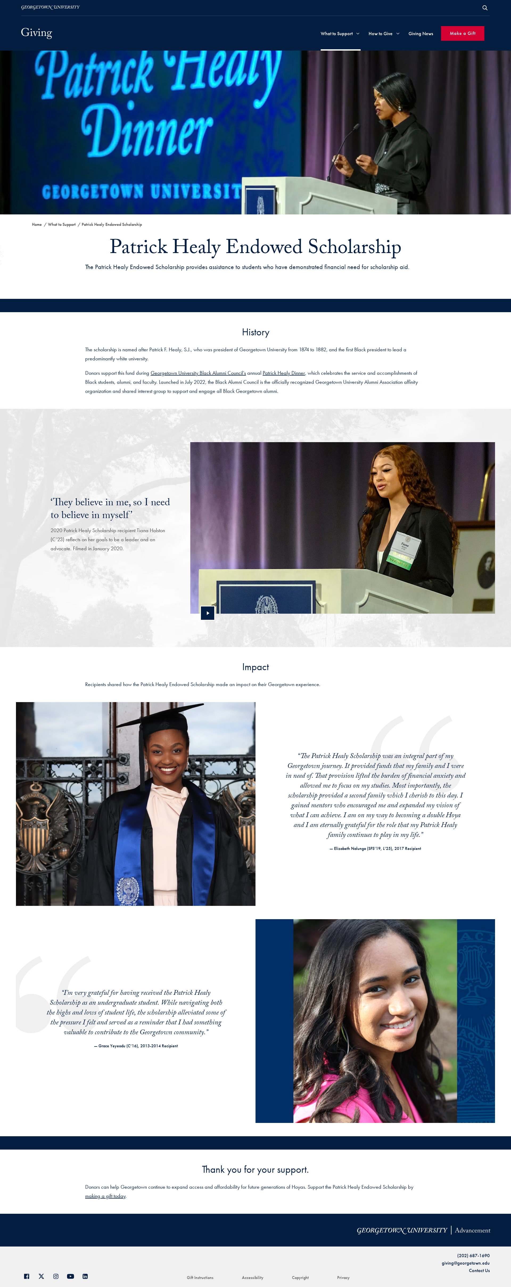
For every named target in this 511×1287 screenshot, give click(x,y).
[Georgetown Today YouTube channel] (73, 1276)
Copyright (300, 1277)
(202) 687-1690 (473, 1255)
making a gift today (105, 1195)
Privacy (343, 1277)
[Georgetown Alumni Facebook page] (29, 1276)
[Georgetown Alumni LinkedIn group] (87, 1276)
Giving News (421, 33)
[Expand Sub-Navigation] (358, 33)
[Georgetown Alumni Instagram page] (58, 1276)
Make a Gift (463, 33)
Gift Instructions (200, 1277)
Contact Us (479, 1270)
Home (37, 224)
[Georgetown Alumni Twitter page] (43, 1276)
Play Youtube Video (207, 613)
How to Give (381, 33)
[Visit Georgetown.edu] (50, 8)
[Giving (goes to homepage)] (36, 33)
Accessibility (252, 1277)
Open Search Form (485, 8)
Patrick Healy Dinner (284, 372)
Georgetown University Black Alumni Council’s (198, 372)
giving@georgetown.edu (466, 1263)
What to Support (337, 33)
